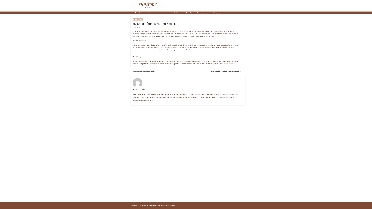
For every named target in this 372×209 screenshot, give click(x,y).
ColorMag (163, 205)
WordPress (172, 205)
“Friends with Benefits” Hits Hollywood (225, 71)
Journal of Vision (228, 64)
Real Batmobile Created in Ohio (144, 71)
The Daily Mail (178, 31)
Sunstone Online (147, 205)
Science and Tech (137, 19)
